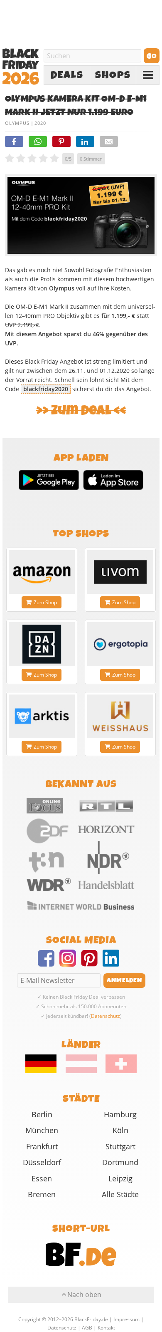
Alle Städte (120, 1194)
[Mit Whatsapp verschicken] (38, 141)
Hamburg (120, 1114)
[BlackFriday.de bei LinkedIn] (113, 963)
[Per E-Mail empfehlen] (109, 141)
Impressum (126, 1319)
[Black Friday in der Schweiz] (117, 1071)
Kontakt (106, 1327)
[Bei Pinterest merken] (61, 141)
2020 (40, 123)
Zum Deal (81, 410)
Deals (67, 75)
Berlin (42, 1114)
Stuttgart (120, 1146)
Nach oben (84, 1294)
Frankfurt (42, 1146)
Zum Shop (45, 602)
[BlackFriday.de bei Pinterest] (92, 963)
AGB (87, 1327)
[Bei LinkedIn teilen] (85, 141)
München (41, 1130)
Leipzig (120, 1178)
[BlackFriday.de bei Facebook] (48, 963)
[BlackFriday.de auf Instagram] (70, 963)
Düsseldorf (42, 1162)
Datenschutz (105, 1015)
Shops (113, 75)
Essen (42, 1178)
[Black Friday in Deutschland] (44, 1071)
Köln (120, 1130)
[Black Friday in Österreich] (81, 1071)
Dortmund (120, 1162)
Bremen (42, 1194)
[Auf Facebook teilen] (14, 141)
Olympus (17, 123)
